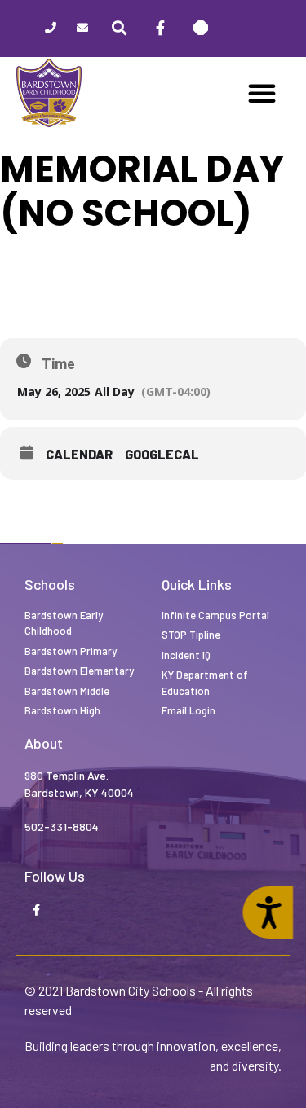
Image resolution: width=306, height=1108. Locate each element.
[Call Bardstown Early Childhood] (50, 29)
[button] (262, 93)
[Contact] (82, 29)
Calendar (79, 454)
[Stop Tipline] (200, 28)
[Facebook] (160, 28)
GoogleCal (162, 454)
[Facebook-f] (35, 910)
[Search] (119, 28)
